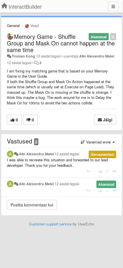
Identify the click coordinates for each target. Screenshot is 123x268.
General (13, 25)
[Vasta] (88, 171)
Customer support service (50, 224)
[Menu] (113, 6)
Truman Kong (23, 56)
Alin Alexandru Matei (96, 56)
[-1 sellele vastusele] (114, 171)
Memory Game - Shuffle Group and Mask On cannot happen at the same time (61, 43)
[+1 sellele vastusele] (100, 171)
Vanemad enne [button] (98, 142)
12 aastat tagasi (67, 153)
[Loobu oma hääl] (107, 171)
